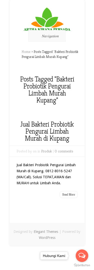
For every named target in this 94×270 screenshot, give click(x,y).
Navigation (50, 35)
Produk (46, 151)
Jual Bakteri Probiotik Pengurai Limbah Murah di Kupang (47, 131)
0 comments (64, 151)
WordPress (47, 238)
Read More (68, 194)
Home (26, 51)
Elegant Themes (46, 232)
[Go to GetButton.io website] (82, 265)
